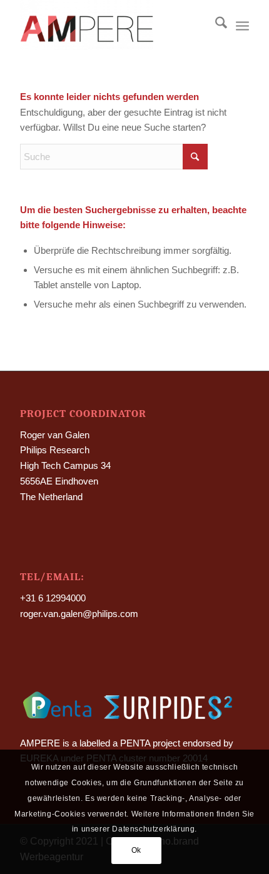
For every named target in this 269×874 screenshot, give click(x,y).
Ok (136, 850)
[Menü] (242, 25)
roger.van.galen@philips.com (79, 613)
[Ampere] (111, 25)
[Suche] (215, 25)
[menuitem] (215, 25)
